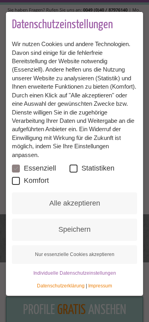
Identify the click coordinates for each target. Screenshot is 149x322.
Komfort (36, 180)
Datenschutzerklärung (61, 286)
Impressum (100, 286)
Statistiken (97, 168)
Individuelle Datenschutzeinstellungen (74, 273)
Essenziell (40, 168)
